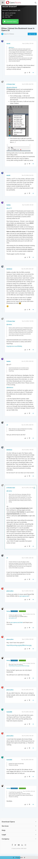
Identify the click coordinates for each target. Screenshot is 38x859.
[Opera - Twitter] (15, 845)
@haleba (9, 87)
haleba (9, 205)
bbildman (9, 269)
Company (5, 839)
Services (5, 826)
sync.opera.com (24, 596)
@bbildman (11, 47)
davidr (8, 43)
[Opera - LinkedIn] (22, 845)
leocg (8, 611)
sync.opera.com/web (16, 622)
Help (3, 830)
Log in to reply (32, 34)
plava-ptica (10, 591)
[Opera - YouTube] (19, 845)
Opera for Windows (9, 34)
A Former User (11, 84)
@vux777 (9, 208)
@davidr (14, 87)
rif (7, 425)
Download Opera (11, 21)
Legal (4, 834)
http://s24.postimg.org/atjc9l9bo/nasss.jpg (19, 645)
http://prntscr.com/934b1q (14, 346)
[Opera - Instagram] (25, 845)
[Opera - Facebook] (12, 845)
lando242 (9, 712)
